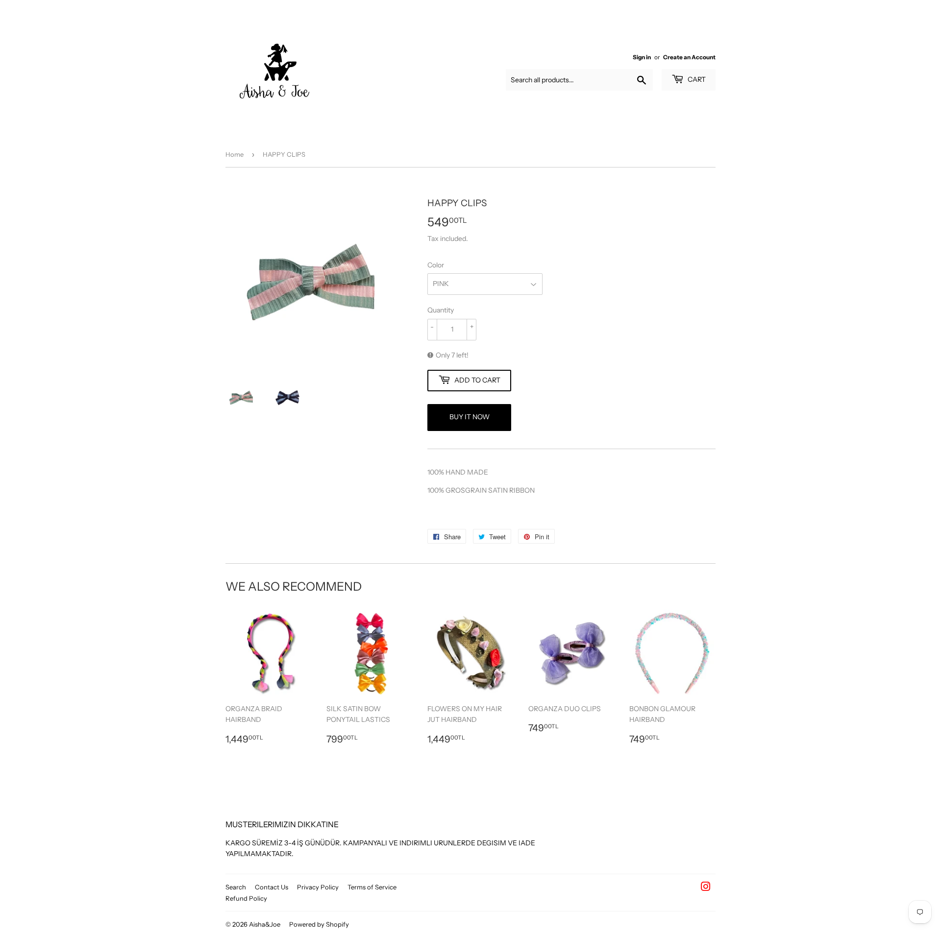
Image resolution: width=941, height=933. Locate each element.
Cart (696, 79)
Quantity (440, 310)
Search (235, 887)
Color (435, 265)
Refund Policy (246, 898)
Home (234, 154)
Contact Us (271, 887)
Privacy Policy (318, 887)
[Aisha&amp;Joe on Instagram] (706, 888)
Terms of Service (371, 887)
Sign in (642, 57)
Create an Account (689, 57)
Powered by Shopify (319, 924)
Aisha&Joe (264, 924)
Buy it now (469, 416)
